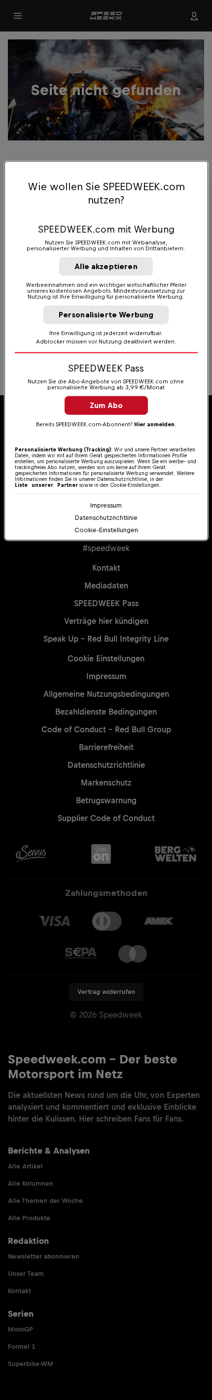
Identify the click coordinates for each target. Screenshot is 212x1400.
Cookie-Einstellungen (106, 530)
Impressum (106, 505)
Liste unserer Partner (46, 485)
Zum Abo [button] (106, 405)
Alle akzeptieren (106, 266)
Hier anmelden (154, 424)
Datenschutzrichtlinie (106, 517)
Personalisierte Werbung (106, 314)
